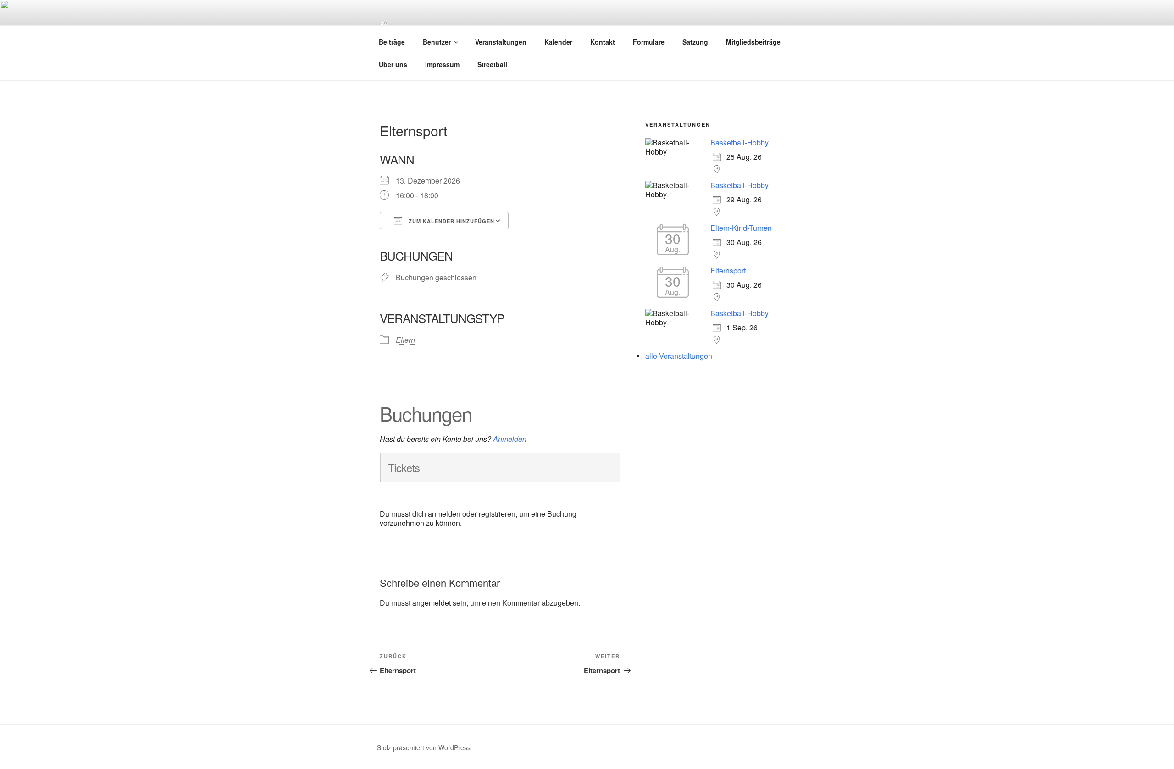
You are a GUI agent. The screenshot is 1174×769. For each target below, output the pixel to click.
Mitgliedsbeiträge (753, 41)
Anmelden (509, 439)
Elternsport (728, 270)
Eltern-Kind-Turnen (741, 228)
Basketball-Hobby (739, 142)
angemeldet (431, 602)
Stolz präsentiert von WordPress (424, 747)
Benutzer (437, 41)
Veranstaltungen (500, 41)
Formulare (649, 41)
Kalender (558, 41)
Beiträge (392, 41)
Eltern (405, 339)
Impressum (442, 64)
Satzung (695, 41)
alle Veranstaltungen (678, 356)
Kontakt (602, 41)
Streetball (492, 64)
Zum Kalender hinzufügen (450, 220)
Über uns (393, 64)
